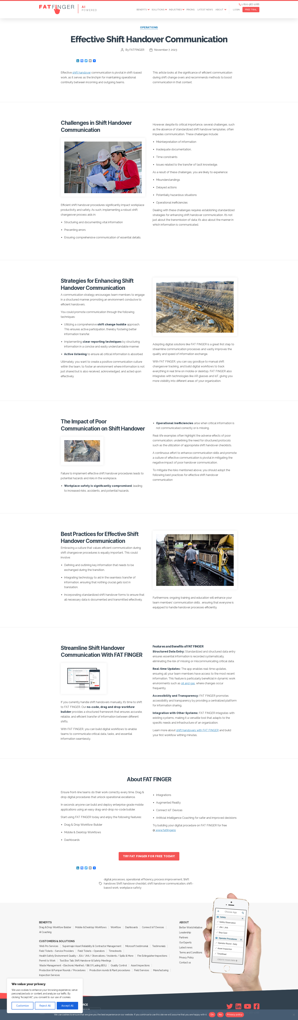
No (220, 1014)
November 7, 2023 (165, 49)
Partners (183, 937)
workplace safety (130, 887)
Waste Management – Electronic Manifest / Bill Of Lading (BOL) (73, 965)
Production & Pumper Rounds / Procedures (62, 970)
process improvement (168, 879)
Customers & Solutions (56, 941)
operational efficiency (139, 879)
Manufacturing (160, 970)
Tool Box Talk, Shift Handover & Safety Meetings (85, 960)
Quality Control (119, 965)
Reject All (45, 1005)
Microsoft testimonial (136, 946)
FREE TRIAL (251, 9)
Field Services (141, 970)
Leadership (185, 932)
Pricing (190, 9)
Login (236, 9)
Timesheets (115, 951)
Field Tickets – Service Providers (56, 951)
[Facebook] (256, 1006)
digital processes (114, 879)
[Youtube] (247, 1006)
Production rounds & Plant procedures (110, 970)
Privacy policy (234, 1014)
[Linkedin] (238, 1006)
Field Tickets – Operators (91, 951)
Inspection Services (49, 975)
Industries (175, 9)
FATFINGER (136, 49)
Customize (22, 1005)
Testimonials (158, 946)
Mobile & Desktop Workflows (90, 927)
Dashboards (131, 927)
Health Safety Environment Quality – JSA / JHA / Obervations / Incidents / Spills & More (86, 955)
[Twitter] (229, 1006)
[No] (293, 1014)
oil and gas (188, 683)
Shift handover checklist (131, 883)
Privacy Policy (186, 957)
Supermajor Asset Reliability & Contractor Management (91, 946)
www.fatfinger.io (165, 830)
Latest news (205, 9)
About (219, 9)
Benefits (142, 9)
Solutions (158, 9)
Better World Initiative (190, 927)
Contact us (185, 962)
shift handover (81, 72)
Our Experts (185, 942)
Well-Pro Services (48, 946)
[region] (45, 995)
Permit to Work (47, 960)
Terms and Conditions (190, 952)
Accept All (67, 1005)
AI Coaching (45, 932)
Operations (149, 27)
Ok (212, 1014)
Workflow (116, 927)
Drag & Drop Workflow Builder (55, 927)
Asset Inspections (140, 965)
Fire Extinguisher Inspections (152, 955)
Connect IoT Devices (153, 927)
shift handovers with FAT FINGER (197, 730)
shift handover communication (166, 883)
